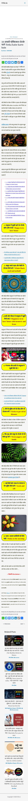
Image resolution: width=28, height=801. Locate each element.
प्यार (13, 737)
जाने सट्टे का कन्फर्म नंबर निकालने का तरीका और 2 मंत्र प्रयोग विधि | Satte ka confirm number (14, 758)
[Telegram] (6, 62)
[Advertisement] (14, 21)
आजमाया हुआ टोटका (13, 477)
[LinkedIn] (15, 62)
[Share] (21, 62)
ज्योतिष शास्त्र (5, 124)
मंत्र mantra (16, 657)
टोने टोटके (7, 114)
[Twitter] (12, 62)
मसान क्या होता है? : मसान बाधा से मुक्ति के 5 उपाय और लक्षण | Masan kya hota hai (14, 703)
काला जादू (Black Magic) (10, 708)
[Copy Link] (18, 62)
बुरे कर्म (8, 72)
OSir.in (4, 3)
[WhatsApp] (3, 62)
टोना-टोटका (11, 657)
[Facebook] (9, 62)
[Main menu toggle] (25, 3)
